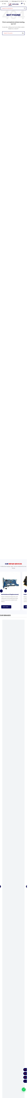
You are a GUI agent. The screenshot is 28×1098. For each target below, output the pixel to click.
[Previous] (1, 590)
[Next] (25, 590)
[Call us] (24, 3)
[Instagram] (21, 1)
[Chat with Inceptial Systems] (24, 1089)
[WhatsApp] (19, 1)
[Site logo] (13, 4)
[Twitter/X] (25, 1)
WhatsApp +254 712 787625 (14, 1)
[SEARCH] (24, 8)
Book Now (5, 606)
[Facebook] (23, 1)
